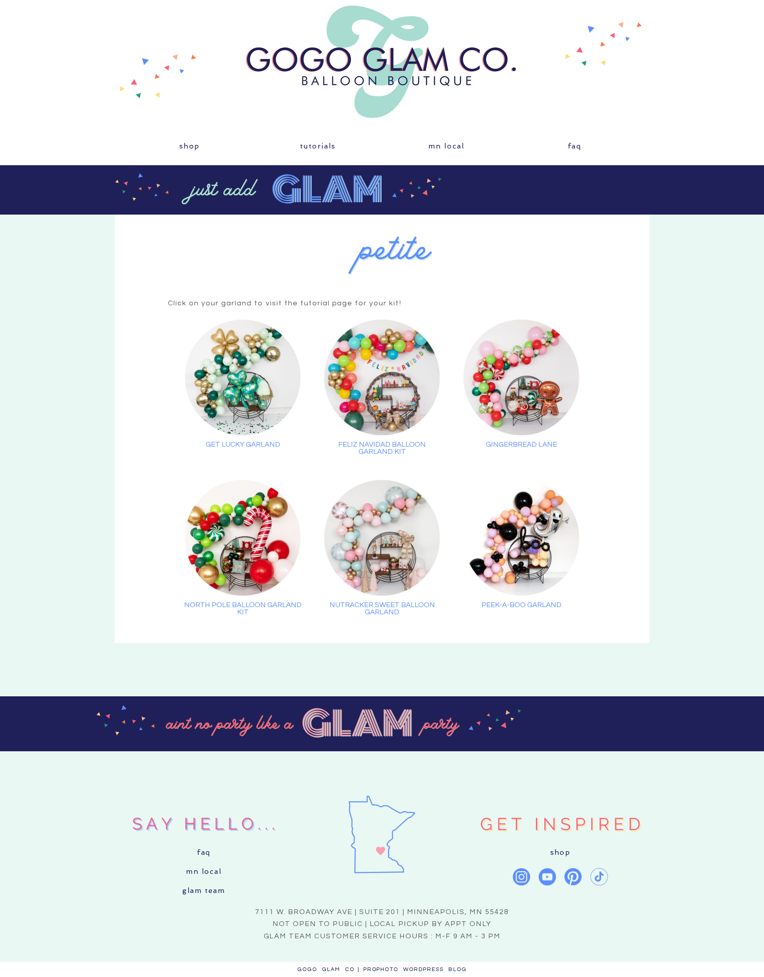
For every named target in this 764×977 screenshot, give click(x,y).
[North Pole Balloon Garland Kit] (242, 538)
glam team (203, 890)
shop (189, 146)
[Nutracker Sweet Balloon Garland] (382, 538)
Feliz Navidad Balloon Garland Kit (382, 448)
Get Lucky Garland (243, 444)
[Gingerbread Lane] (521, 377)
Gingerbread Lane (521, 444)
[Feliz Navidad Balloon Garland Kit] (382, 377)
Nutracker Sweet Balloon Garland (382, 608)
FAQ (574, 146)
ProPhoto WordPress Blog (415, 969)
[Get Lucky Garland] (242, 377)
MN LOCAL (446, 146)
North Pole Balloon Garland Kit (243, 608)
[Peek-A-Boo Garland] (521, 538)
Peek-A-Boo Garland (521, 605)
